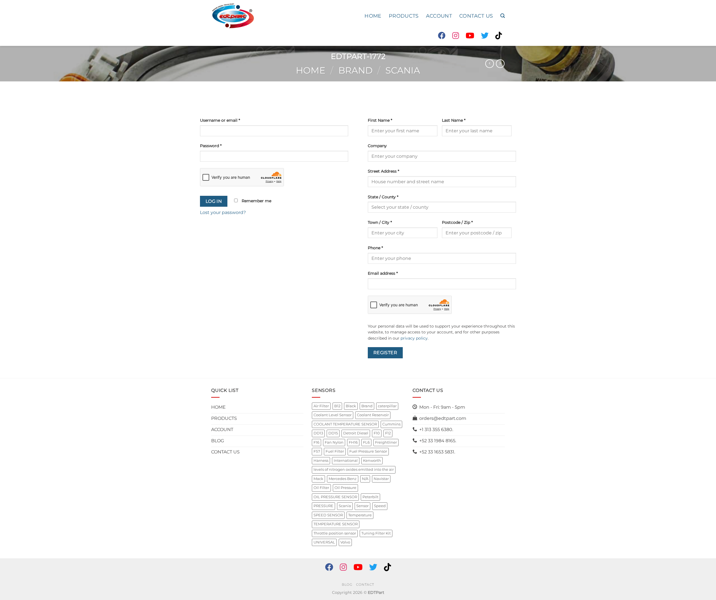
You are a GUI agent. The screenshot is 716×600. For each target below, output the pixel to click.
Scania (402, 70)
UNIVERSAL (324, 542)
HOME (372, 16)
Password (211, 145)
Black (351, 406)
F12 (388, 433)
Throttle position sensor (335, 533)
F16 (316, 442)
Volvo (345, 542)
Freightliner (386, 442)
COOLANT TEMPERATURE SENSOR (345, 424)
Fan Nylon (334, 442)
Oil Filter (321, 488)
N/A (365, 479)
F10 (377, 433)
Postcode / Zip (457, 222)
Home (310, 70)
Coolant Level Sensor (333, 415)
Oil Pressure (345, 488)
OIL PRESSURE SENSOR (335, 497)
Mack (318, 479)
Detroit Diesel (355, 433)
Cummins (391, 424)
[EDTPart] (233, 16)
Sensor (362, 506)
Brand (355, 70)
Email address (383, 273)
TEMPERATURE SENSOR (336, 524)
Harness (321, 460)
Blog (347, 584)
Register (385, 352)
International (346, 460)
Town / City (380, 222)
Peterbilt (370, 497)
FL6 (366, 442)
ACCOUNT (439, 16)
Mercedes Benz (343, 479)
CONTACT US (476, 16)
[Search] (502, 15)
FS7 (317, 451)
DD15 (333, 433)
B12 (337, 406)
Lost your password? (223, 212)
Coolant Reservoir (373, 415)
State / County (383, 196)
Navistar (381, 479)
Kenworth (372, 460)
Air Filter (321, 406)
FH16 (353, 442)
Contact (365, 584)
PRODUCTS (404, 16)
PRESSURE (323, 506)
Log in (214, 201)
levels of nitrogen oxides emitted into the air (354, 469)
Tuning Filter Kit (376, 533)
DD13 (318, 433)
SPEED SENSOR (328, 515)
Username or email (220, 120)
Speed (380, 506)
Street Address (383, 171)
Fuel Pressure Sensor (368, 451)
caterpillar (387, 406)
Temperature (360, 515)
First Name (380, 120)
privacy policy (414, 338)
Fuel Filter (335, 451)
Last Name (453, 120)
